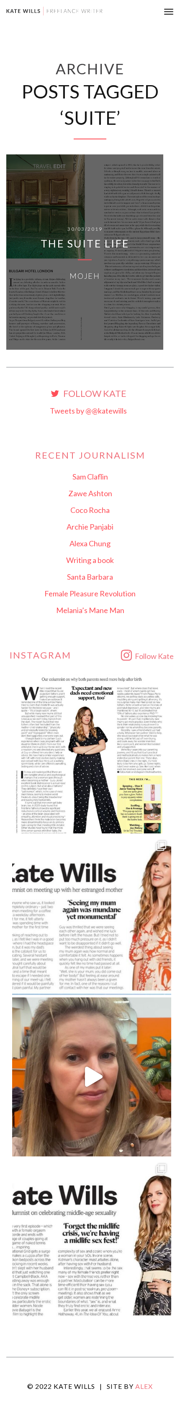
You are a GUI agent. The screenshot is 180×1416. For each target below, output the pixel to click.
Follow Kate (94, 394)
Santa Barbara (90, 576)
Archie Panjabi (90, 526)
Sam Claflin (90, 476)
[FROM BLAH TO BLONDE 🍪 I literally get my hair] (92, 1076)
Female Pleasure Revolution (90, 593)
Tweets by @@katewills (88, 410)
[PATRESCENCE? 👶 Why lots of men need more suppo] (92, 753)
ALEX (144, 1386)
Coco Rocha (90, 510)
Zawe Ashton (90, 493)
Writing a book (90, 560)
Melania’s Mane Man (90, 610)
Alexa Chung (90, 543)
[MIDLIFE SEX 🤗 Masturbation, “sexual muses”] (92, 1238)
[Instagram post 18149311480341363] (92, 915)
